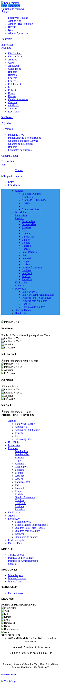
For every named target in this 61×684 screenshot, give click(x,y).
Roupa (11, 93)
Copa (11, 62)
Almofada (13, 65)
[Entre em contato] (8, 681)
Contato (19, 170)
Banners (12, 71)
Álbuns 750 (14, 20)
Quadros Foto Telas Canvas (23, 140)
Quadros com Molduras (20, 143)
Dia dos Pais (15, 53)
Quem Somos (15, 593)
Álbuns (5, 12)
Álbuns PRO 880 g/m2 (20, 23)
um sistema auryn (8, 674)
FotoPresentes (15, 84)
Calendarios (14, 68)
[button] (30, 344)
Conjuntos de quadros (20, 149)
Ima (10, 87)
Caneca (12, 81)
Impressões (7, 44)
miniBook (13, 105)
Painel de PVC (16, 134)
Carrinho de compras (12, 8)
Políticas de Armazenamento (23, 560)
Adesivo (12, 59)
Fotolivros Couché (18, 17)
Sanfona (12, 108)
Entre (4, 5)
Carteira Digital (9, 155)
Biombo (12, 74)
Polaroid (12, 90)
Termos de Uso (16, 554)
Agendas (6, 123)
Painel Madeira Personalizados (24, 137)
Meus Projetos (15, 575)
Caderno (12, 77)
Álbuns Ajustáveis (18, 33)
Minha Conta (15, 581)
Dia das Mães (15, 56)
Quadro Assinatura (18, 99)
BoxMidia (6, 38)
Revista (12, 26)
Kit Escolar (7, 117)
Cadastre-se (14, 5)
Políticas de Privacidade (21, 557)
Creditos (12, 102)
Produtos (6, 47)
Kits (10, 30)
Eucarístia (13, 111)
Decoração (7, 128)
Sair (3, 164)
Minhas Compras (17, 578)
